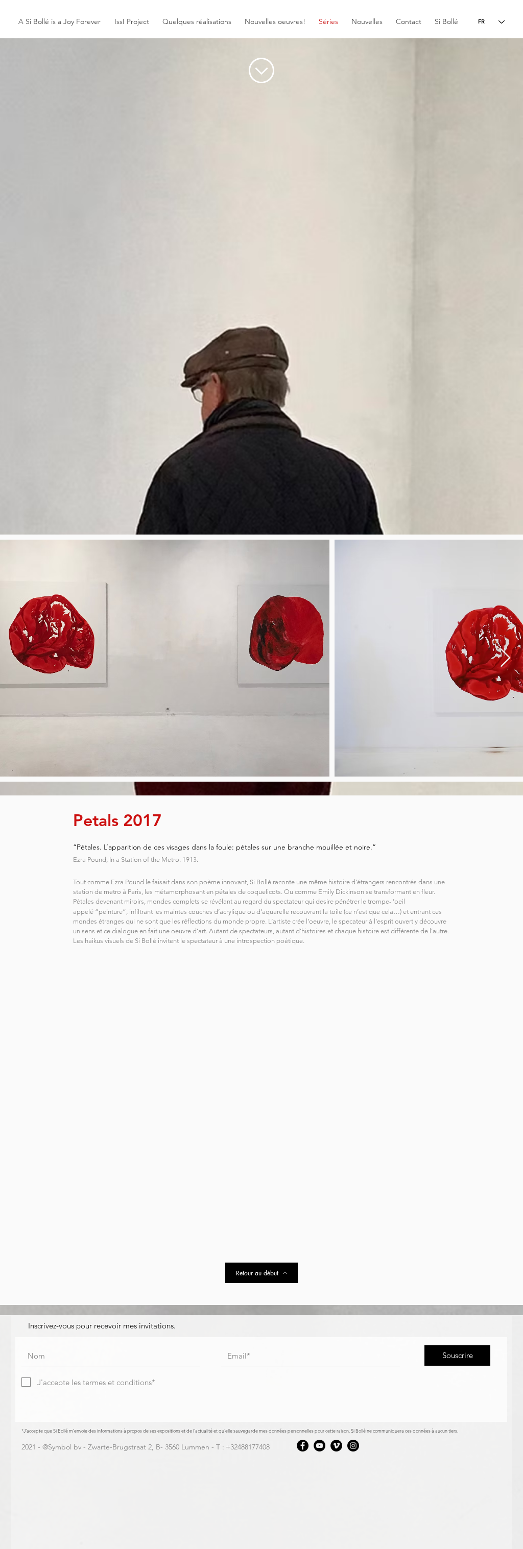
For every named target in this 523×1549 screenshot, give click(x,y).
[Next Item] (505, 658)
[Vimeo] (336, 1445)
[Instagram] (353, 1445)
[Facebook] (302, 1445)
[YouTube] (319, 1445)
